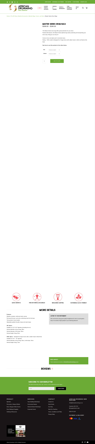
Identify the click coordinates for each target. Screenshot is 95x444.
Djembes (9, 401)
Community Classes (32, 404)
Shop (40, 8)
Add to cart (57, 61)
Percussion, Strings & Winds (13, 404)
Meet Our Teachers (52, 409)
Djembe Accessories (23, 16)
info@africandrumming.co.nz (71, 362)
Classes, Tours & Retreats (46, 8)
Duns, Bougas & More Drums (13, 406)
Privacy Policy (51, 414)
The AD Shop (14, 16)
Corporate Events (32, 409)
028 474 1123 (72, 411)
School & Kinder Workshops (34, 406)
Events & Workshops (62, 8)
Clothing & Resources (12, 411)
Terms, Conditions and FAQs (55, 411)
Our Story (50, 406)
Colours (45, 53)
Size (44, 49)
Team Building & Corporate (69, 8)
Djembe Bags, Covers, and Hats (36, 16)
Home (8, 16)
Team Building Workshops (34, 401)
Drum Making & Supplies (12, 409)
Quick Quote (51, 404)
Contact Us (51, 401)
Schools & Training (55, 8)
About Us (77, 8)
